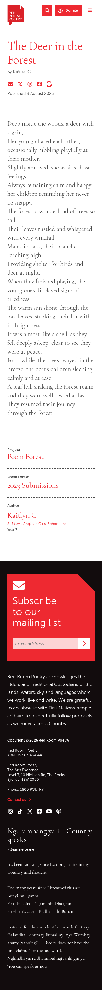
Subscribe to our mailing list (37, 611)
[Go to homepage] (15, 15)
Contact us (16, 799)
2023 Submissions (33, 485)
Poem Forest (25, 456)
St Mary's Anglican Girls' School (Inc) (37, 524)
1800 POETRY (32, 789)
